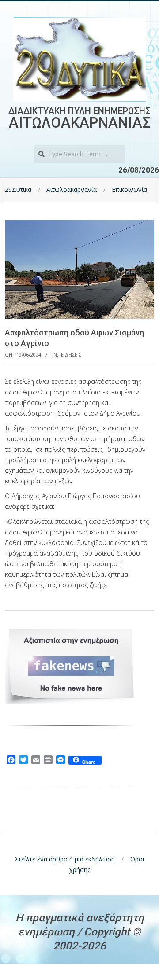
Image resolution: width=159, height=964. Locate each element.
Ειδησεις (71, 354)
